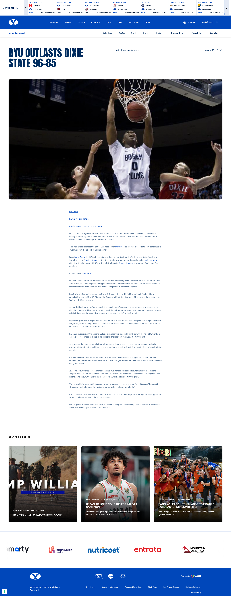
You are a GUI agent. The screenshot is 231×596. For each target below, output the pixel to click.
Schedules (107, 33)
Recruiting (133, 22)
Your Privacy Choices (171, 587)
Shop (147, 22)
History (159, 33)
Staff (133, 33)
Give (120, 22)
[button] (26, 7)
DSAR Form (152, 587)
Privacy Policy (90, 587)
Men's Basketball (21, 510)
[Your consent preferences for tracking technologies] (4, 591)
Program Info (177, 33)
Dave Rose (120, 247)
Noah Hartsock (150, 260)
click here (86, 273)
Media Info (196, 33)
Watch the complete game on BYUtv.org (86, 226)
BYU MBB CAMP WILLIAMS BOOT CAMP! (38, 514)
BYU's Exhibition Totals (79, 219)
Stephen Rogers (126, 263)
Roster (122, 33)
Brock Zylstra (80, 257)
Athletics (95, 22)
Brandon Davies (90, 260)
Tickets (81, 22)
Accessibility (196, 592)
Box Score (73, 211)
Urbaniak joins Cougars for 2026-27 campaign (111, 505)
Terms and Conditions (133, 587)
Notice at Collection (193, 587)
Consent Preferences (110, 587)
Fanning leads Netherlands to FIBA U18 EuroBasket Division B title (186, 505)
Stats (145, 33)
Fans (109, 22)
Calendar (53, 22)
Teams (68, 22)
